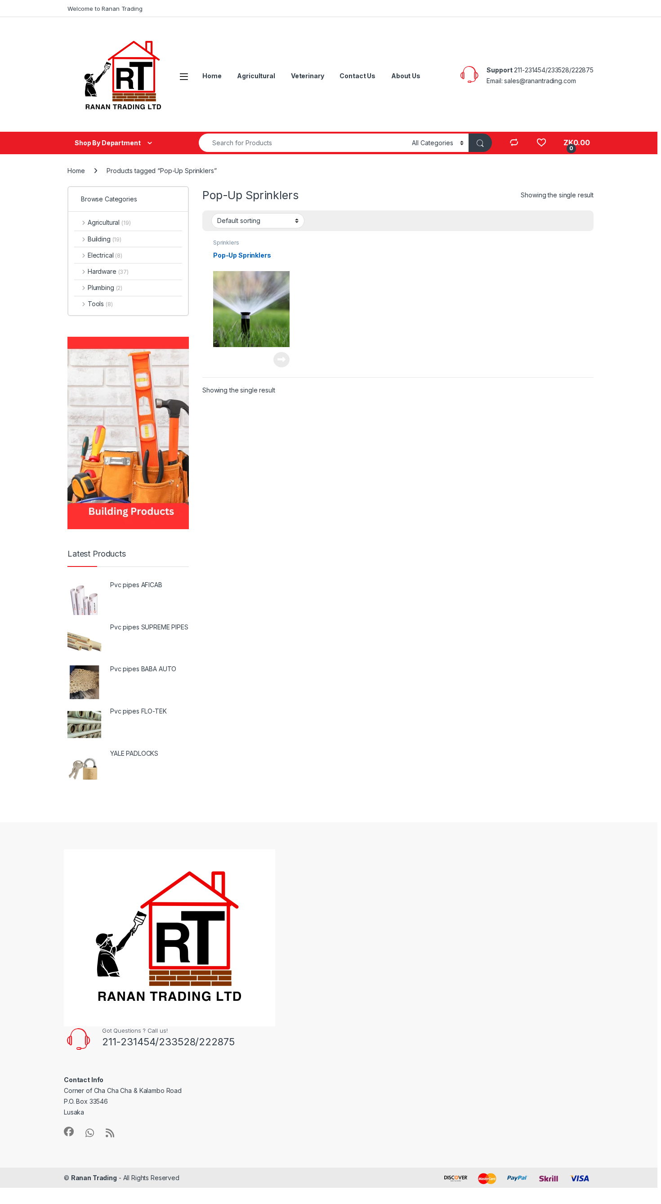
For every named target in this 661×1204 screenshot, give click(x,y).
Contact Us (357, 76)
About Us (405, 76)
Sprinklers (226, 242)
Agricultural (256, 76)
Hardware (108, 271)
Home (211, 76)
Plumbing (105, 287)
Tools (100, 304)
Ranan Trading (94, 1178)
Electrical (105, 255)
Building (104, 239)
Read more (281, 359)
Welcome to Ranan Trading (105, 8)
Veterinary (307, 76)
